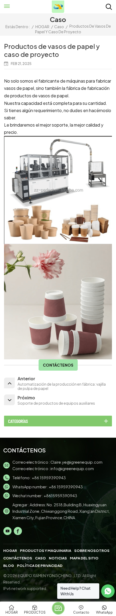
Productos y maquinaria (45, 550)
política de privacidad (40, 565)
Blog (8, 565)
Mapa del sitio (84, 558)
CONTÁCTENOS (58, 365)
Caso (59, 26)
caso (40, 558)
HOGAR (42, 26)
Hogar (10, 550)
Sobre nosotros (92, 550)
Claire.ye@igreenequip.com (76, 462)
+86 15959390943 (49, 477)
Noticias (58, 558)
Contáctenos (17, 558)
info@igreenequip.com (72, 468)
